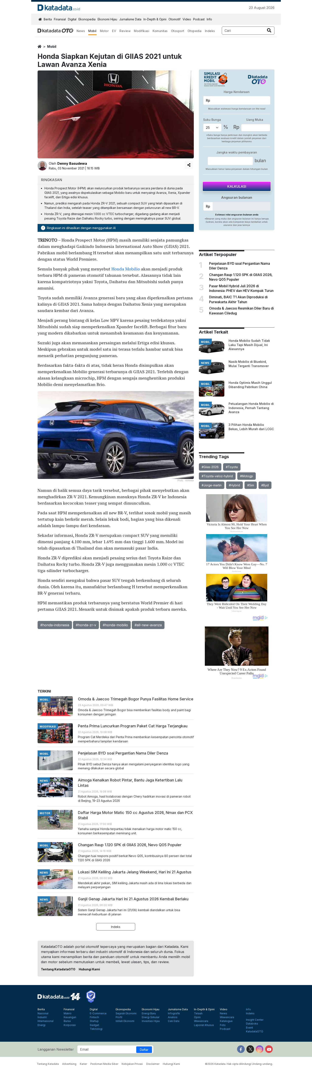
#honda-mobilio (115, 625)
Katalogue (226, 1021)
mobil (51, 46)
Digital (72, 19)
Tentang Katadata (48, 1063)
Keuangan (70, 1017)
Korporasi (70, 1025)
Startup (94, 1021)
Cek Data (173, 1021)
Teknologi (96, 1028)
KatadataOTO (254, 1031)
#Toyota (232, 467)
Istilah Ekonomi (125, 1021)
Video (187, 19)
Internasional (45, 1021)
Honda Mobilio (125, 269)
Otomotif (174, 19)
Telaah (198, 1013)
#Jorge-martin (212, 485)
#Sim (250, 485)
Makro (68, 1013)
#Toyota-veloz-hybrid (217, 476)
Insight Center (254, 1019)
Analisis (172, 1017)
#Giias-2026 (210, 467)
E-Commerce (98, 1013)
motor (45, 813)
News (81, 31)
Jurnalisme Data (130, 19)
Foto (223, 1025)
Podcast (199, 19)
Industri (42, 1017)
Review (125, 31)
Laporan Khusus (204, 1025)
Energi (41, 1025)
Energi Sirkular (150, 1017)
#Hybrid (234, 485)
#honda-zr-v (86, 625)
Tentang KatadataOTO (58, 969)
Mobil (92, 31)
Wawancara (201, 1021)
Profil (119, 1017)
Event (249, 1027)
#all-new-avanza (148, 625)
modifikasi (48, 726)
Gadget (94, 1025)
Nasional (43, 1013)
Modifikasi (141, 31)
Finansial (60, 19)
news (205, 363)
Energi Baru (149, 1013)
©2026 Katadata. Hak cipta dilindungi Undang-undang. (239, 1063)
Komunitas (160, 31)
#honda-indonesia (54, 625)
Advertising (69, 1063)
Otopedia (195, 31)
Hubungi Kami (89, 969)
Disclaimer (152, 1063)
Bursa (67, 1021)
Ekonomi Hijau (107, 19)
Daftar (144, 1049)
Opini (197, 1017)
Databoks (252, 1023)
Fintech (94, 1017)
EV (114, 31)
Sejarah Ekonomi (126, 1013)
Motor (104, 31)
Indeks (210, 31)
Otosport (177, 31)
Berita (48, 19)
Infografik (174, 1013)
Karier (83, 1063)
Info (209, 19)
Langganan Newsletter (56, 1049)
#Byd (265, 485)
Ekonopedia (87, 19)
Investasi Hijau (151, 1021)
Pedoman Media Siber (104, 1063)
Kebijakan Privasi (132, 1063)
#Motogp (246, 476)
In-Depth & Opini (154, 19)
